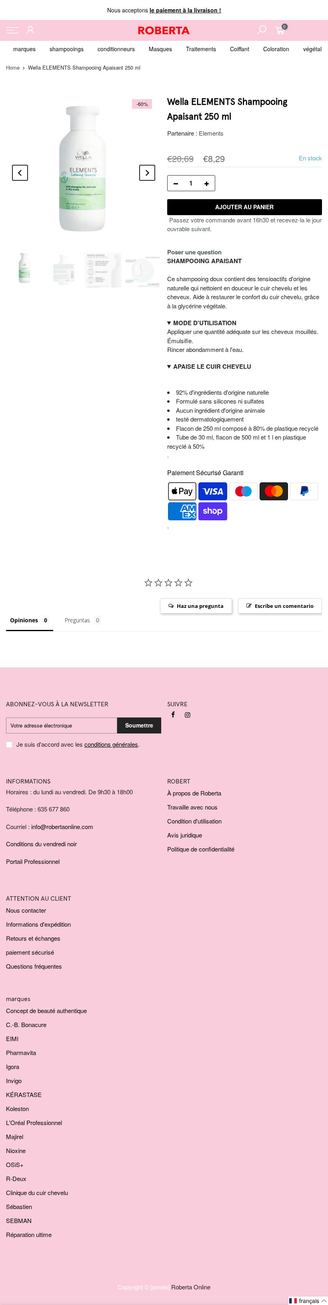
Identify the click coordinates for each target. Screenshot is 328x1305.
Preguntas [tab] (77, 620)
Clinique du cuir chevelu (37, 1192)
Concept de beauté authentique (46, 1010)
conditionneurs (116, 49)
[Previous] (20, 173)
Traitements (201, 49)
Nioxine (16, 1150)
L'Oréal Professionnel (34, 1122)
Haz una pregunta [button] (200, 606)
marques (24, 49)
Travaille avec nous (192, 807)
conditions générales (111, 744)
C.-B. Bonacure (26, 1024)
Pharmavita (21, 1052)
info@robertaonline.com (62, 826)
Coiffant (239, 49)
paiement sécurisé (30, 952)
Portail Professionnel (33, 861)
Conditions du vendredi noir (41, 843)
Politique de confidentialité (200, 849)
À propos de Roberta (194, 793)
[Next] (147, 173)
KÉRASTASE (24, 1094)
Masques (160, 49)
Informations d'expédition (38, 924)
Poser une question (194, 252)
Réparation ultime (29, 1234)
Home (13, 67)
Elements (211, 133)
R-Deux (16, 1178)
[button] (308, 1301)
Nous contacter (26, 910)
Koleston (17, 1108)
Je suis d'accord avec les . (78, 744)
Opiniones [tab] (24, 620)
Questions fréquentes (34, 966)
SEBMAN (19, 1220)
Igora (12, 1066)
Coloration (276, 49)
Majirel (14, 1136)
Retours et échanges (33, 938)
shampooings (67, 49)
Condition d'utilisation (194, 821)
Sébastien (19, 1206)
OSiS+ (15, 1164)
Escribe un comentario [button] (284, 606)
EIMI (12, 1038)
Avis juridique (184, 835)
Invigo (14, 1080)
